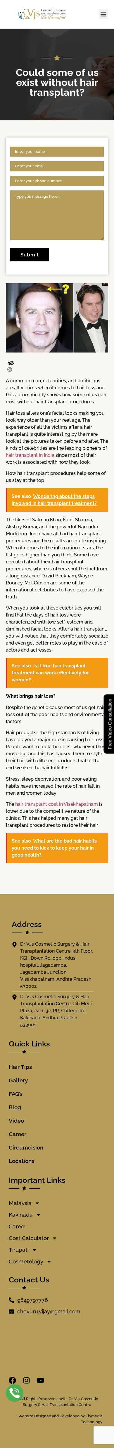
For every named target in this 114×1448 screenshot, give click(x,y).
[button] (103, 14)
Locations (21, 1161)
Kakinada (21, 1214)
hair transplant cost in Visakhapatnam (56, 804)
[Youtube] (40, 1380)
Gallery (18, 1080)
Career (17, 1134)
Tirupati (19, 1249)
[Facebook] (12, 1380)
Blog (15, 1107)
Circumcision (26, 1147)
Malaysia (20, 1203)
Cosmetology (26, 1261)
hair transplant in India (30, 455)
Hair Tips (20, 1067)
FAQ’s (15, 1094)
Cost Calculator (29, 1238)
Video (16, 1120)
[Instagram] (26, 1380)
